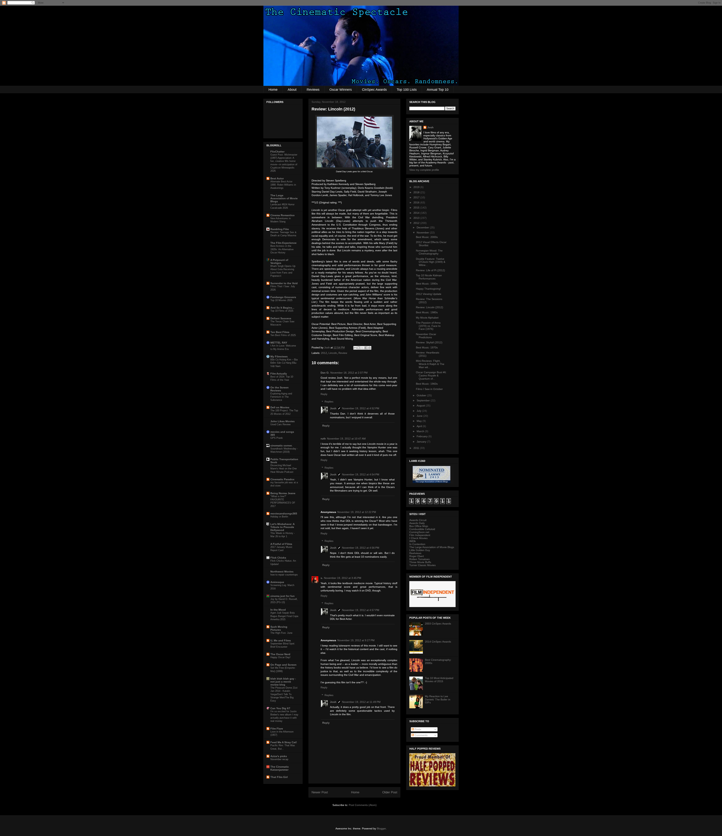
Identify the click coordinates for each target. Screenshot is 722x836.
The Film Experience (283, 242)
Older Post (389, 792)
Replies (329, 401)
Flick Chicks (278, 557)
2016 (416, 202)
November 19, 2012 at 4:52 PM (360, 408)
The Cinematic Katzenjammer (279, 768)
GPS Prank (276, 438)
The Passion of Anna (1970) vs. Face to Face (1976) (428, 326)
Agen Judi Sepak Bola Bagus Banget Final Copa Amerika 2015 (284, 616)
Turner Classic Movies (422, 565)
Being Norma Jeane (282, 493)
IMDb (412, 541)
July (419, 410)
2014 (416, 212)
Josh (333, 408)
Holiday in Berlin (279, 516)
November (423, 232)
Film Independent (419, 535)
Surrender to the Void (284, 283)
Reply (324, 394)
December (423, 227)
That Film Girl (279, 777)
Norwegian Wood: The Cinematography (429, 252)
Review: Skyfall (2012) (429, 342)
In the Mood (278, 609)
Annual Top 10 (437, 89)
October (422, 395)
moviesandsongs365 (283, 513)
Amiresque (277, 582)
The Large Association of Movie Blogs (284, 198)
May (419, 420)
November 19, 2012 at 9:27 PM (356, 640)
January (422, 441)
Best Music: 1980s (427, 312)
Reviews (313, 89)
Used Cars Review (280, 424)
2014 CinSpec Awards (438, 641)
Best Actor (277, 178)
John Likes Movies (282, 421)
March (421, 431)
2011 (416, 447)
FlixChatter (277, 151)
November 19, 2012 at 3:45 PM (342, 577)
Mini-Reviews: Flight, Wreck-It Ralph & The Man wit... (430, 364)
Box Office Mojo (418, 526)
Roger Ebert (416, 556)
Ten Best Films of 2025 (283, 335)
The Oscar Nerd (280, 654)
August (421, 405)
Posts (417, 729)
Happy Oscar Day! (280, 657)
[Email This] (355, 348)
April (420, 426)
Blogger (381, 828)
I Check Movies (418, 538)
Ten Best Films (279, 332)
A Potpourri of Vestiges (279, 261)
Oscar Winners (340, 89)
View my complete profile (424, 169)
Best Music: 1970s (427, 347)
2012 (324, 352)
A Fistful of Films (281, 543)
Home (273, 89)
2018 (416, 192)
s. (322, 577)
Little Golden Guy (419, 550)
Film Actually (278, 373)
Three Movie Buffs (420, 562)
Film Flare (276, 728)
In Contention (417, 544)
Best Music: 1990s (427, 283)
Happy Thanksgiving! (428, 288)
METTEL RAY (278, 342)
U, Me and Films (280, 640)
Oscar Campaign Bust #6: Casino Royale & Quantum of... (431, 375)
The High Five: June (281, 632)
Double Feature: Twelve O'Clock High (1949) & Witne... (430, 262)
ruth (323, 438)
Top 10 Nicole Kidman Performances (429, 277)
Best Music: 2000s (427, 237)
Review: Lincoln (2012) (429, 307)
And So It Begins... (282, 307)
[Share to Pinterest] (369, 348)
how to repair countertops (284, 574)
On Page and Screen (283, 664)
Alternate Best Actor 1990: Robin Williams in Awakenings (283, 185)
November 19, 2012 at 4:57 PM (360, 610)
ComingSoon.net (419, 532)
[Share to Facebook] (366, 348)
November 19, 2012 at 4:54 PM (360, 474)
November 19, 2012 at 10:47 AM (346, 438)
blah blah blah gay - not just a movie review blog (283, 681)
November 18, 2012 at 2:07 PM (349, 372)
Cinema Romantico (282, 215)
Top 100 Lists (407, 89)
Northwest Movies (282, 571)
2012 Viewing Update (428, 293)
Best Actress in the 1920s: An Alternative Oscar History (282, 249)
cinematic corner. (281, 445)
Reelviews (415, 553)
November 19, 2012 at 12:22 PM (356, 512)
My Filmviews (279, 356)
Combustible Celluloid (422, 529)
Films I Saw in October (429, 388)
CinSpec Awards (374, 89)
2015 (416, 207)
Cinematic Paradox (282, 479)
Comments (421, 735)
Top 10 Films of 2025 (281, 310)
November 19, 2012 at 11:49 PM (361, 701)
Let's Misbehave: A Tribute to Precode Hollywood (282, 527)
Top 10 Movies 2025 (281, 300)
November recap (279, 759)
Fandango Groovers (283, 297)
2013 (416, 217)
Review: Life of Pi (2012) (430, 270)
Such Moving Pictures (278, 628)
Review (342, 352)
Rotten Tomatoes (419, 559)
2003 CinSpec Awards (438, 623)
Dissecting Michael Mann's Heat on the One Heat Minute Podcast (283, 468)
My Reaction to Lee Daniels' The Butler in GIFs (437, 699)
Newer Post (320, 792)
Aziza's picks (278, 756)
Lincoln (332, 352)
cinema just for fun (282, 595)
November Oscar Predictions (426, 336)
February (422, 436)
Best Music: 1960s (427, 383)
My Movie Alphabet (427, 317)
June (420, 415)
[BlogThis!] (359, 348)
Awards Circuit (417, 520)
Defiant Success (280, 318)
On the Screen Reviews (279, 389)
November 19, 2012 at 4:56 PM (360, 547)
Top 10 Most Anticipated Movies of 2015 (439, 680)
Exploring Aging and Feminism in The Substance (281, 397)
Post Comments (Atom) (363, 805)
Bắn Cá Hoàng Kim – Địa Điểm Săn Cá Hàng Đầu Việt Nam (284, 363)
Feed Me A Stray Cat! (283, 742)
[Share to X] (362, 348)
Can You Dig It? (280, 708)
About (292, 89)
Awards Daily (417, 523)
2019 (416, 187)
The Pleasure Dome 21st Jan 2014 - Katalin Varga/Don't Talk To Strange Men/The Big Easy (283, 694)
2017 (416, 197)
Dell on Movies (279, 407)
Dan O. (325, 372)
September (424, 400)
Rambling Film (279, 229)
